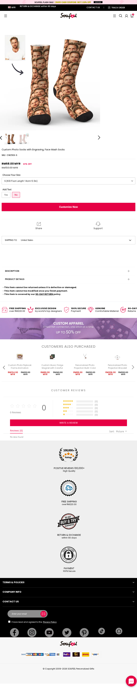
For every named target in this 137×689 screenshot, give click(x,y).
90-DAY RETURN (44, 294)
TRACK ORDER (118, 7)
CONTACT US (93, 7)
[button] (5, 16)
